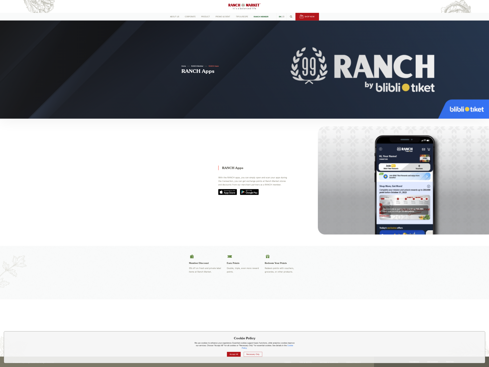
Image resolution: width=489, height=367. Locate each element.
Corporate (190, 17)
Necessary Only (253, 354)
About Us (174, 17)
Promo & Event (223, 17)
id (283, 17)
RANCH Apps (214, 66)
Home (183, 66)
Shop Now (310, 17)
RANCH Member (261, 17)
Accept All (234, 354)
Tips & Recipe (242, 17)
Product (205, 17)
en (280, 17)
